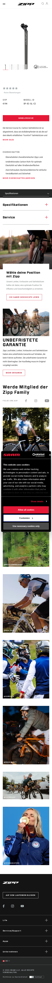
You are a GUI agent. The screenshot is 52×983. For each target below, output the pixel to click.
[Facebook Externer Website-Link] (4, 907)
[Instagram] (35, 401)
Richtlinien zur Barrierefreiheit (15, 977)
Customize (24, 518)
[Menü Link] (4, 4)
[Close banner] (50, 455)
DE (6, 961)
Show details (37, 501)
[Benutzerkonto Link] (47, 4)
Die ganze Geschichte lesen (24, 297)
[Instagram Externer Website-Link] (12, 907)
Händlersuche (26, 118)
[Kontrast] (32, 977)
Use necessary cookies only (26, 526)
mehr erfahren (14, 373)
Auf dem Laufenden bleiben (20, 895)
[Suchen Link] (43, 4)
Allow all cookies (26, 510)
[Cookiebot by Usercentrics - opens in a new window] (33, 455)
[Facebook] (26, 401)
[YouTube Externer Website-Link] (22, 906)
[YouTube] (47, 401)
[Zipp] (26, 4)
